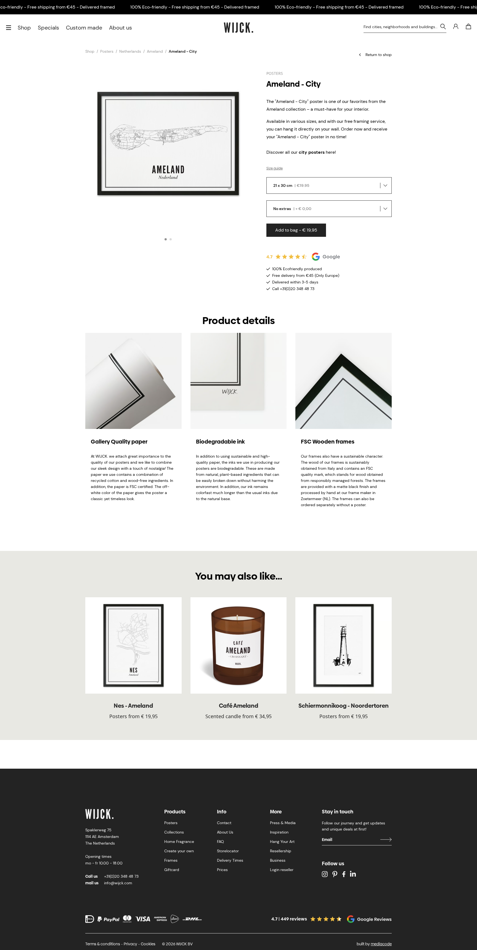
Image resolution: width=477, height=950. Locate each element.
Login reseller (281, 869)
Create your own (179, 850)
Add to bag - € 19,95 (296, 230)
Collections (174, 832)
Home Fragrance (179, 841)
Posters (106, 51)
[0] (468, 26)
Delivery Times (230, 860)
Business (277, 860)
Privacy (130, 944)
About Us (225, 832)
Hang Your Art (282, 841)
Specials (48, 27)
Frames (170, 860)
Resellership (280, 850)
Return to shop (378, 54)
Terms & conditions (102, 944)
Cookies (148, 944)
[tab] (166, 239)
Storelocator (228, 850)
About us (120, 27)
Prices (222, 869)
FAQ (220, 841)
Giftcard (171, 869)
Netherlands (130, 51)
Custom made (84, 27)
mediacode (381, 944)
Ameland (155, 51)
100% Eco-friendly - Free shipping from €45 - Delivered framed (194, 7)
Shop (24, 27)
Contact (224, 822)
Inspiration (279, 832)
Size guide (274, 168)
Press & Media (283, 822)
